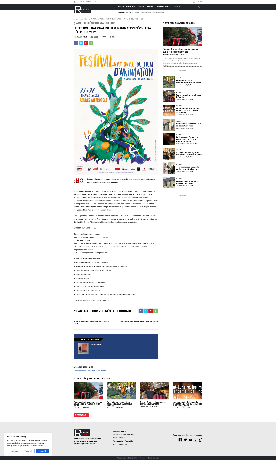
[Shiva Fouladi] (83, 348)
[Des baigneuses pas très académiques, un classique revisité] (169, 82)
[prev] (197, 12)
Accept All (42, 451)
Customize (14, 451)
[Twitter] (81, 43)
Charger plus (80, 415)
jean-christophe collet (182, 143)
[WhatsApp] (91, 43)
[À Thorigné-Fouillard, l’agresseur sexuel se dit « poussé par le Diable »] (169, 154)
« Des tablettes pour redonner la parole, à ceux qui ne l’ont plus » (187, 168)
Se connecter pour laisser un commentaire (90, 371)
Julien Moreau (174, 54)
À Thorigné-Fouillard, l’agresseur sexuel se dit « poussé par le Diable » (189, 154)
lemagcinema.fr (139, 179)
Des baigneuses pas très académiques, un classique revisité (188, 82)
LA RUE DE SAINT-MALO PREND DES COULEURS (139, 321)
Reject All (28, 451)
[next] (201, 12)
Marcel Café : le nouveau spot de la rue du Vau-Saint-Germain (188, 125)
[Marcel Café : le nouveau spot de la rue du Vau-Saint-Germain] (169, 125)
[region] (28, 444)
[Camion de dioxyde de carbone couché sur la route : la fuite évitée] (182, 36)
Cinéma (98, 23)
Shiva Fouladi (82, 37)
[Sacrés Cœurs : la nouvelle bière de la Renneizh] (169, 96)
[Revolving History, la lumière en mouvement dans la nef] (169, 182)
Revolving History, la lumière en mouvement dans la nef (187, 182)
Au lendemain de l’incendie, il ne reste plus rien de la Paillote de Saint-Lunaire (158, 12)
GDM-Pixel (139, 458)
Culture (110, 23)
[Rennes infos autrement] (82, 9)
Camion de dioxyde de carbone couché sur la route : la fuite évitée (181, 50)
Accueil (76, 19)
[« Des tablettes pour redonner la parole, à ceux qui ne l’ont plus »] (169, 168)
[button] (199, 7)
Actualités (83, 19)
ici (109, 300)
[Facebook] (76, 43)
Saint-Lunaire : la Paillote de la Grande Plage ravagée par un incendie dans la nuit (187, 139)
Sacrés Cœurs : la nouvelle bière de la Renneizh (152, 403)
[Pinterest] (86, 43)
